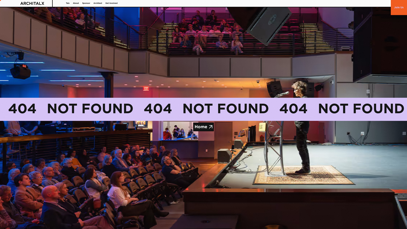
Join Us (399, 7)
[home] (36, 3)
